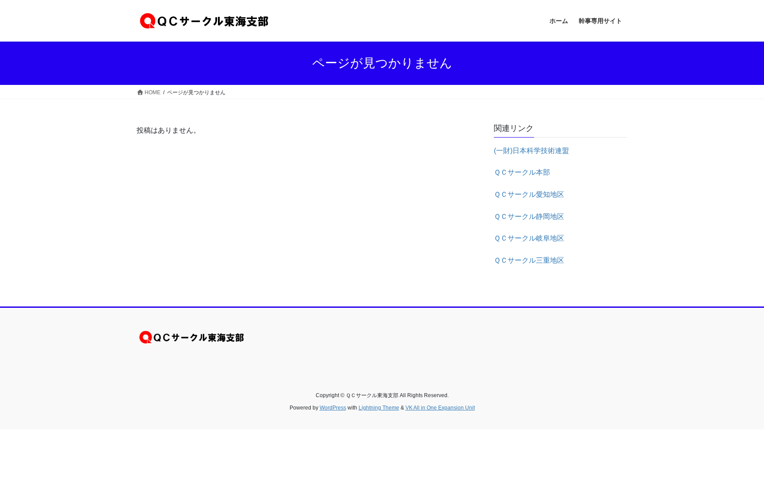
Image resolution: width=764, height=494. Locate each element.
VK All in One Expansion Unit (440, 408)
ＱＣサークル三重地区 (529, 260)
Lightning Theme (379, 408)
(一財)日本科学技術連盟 (531, 150)
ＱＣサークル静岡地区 (529, 216)
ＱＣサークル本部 (522, 172)
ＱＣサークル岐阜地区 (529, 238)
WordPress (333, 408)
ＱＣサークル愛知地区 (529, 194)
